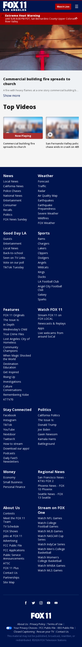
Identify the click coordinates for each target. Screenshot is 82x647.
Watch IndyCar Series (51, 544)
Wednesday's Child (15, 329)
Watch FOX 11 (50, 309)
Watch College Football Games (48, 524)
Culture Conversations (12, 388)
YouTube (9, 429)
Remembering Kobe (16, 395)
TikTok (7, 425)
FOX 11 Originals (13, 315)
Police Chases (12, 191)
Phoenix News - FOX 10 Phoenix (51, 487)
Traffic (42, 186)
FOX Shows (10, 531)
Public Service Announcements (13, 556)
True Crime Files (13, 334)
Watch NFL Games (50, 518)
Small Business (12, 482)
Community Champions (10, 349)
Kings (41, 272)
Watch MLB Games (50, 531)
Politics (7, 214)
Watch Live (63, 6)
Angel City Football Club (50, 288)
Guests (7, 239)
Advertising (10, 541)
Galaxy (42, 294)
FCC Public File (12, 545)
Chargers (43, 243)
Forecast (43, 181)
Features (11, 309)
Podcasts (9, 453)
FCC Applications (14, 550)
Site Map (9, 582)
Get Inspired (11, 372)
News (8, 175)
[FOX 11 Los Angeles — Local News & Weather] (14, 6)
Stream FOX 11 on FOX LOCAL (50, 317)
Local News (10, 181)
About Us (11, 507)
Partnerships (11, 577)
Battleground (46, 444)
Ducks (42, 277)
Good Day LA (14, 233)
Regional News (51, 471)
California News (13, 186)
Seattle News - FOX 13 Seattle (50, 495)
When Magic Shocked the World (17, 357)
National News (12, 195)
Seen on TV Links (14, 258)
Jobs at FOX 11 (12, 536)
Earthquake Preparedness (47, 207)
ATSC (6, 563)
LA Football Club (48, 281)
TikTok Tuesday (13, 267)
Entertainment (12, 200)
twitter (33, 603)
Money (9, 471)
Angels (42, 262)
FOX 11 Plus (11, 568)
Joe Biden (44, 429)
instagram (41, 603)
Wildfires (43, 218)
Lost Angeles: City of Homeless (16, 340)
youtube (48, 603)
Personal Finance (14, 487)
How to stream (13, 444)
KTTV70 (8, 399)
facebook (26, 603)
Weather (45, 175)
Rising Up (9, 377)
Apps (41, 328)
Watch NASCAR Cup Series (50, 537)
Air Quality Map (48, 195)
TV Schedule (11, 526)
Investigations (12, 381)
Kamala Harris (47, 439)
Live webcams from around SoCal (50, 334)
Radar (41, 191)
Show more (11, 95)
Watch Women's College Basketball (50, 559)
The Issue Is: (11, 320)
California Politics (49, 415)
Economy (9, 477)
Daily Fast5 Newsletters (11, 459)
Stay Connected (17, 409)
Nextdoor (9, 434)
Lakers (42, 248)
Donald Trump (47, 425)
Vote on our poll (13, 262)
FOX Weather (46, 223)
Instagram (9, 420)
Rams (41, 239)
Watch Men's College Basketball (51, 550)
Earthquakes (46, 200)
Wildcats (43, 267)
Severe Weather (48, 213)
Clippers (43, 253)
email (56, 603)
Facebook (9, 415)
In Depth (8, 324)
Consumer (10, 205)
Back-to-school (13, 253)
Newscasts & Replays (52, 323)
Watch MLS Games (50, 570)
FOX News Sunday (15, 219)
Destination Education (10, 365)
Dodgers (43, 258)
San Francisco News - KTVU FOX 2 (52, 479)
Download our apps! (16, 448)
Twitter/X (9, 439)
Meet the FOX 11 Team (14, 520)
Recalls (7, 210)
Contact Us (10, 573)
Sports (44, 233)
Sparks (42, 299)
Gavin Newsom (48, 434)
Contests (9, 513)
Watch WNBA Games (51, 565)
